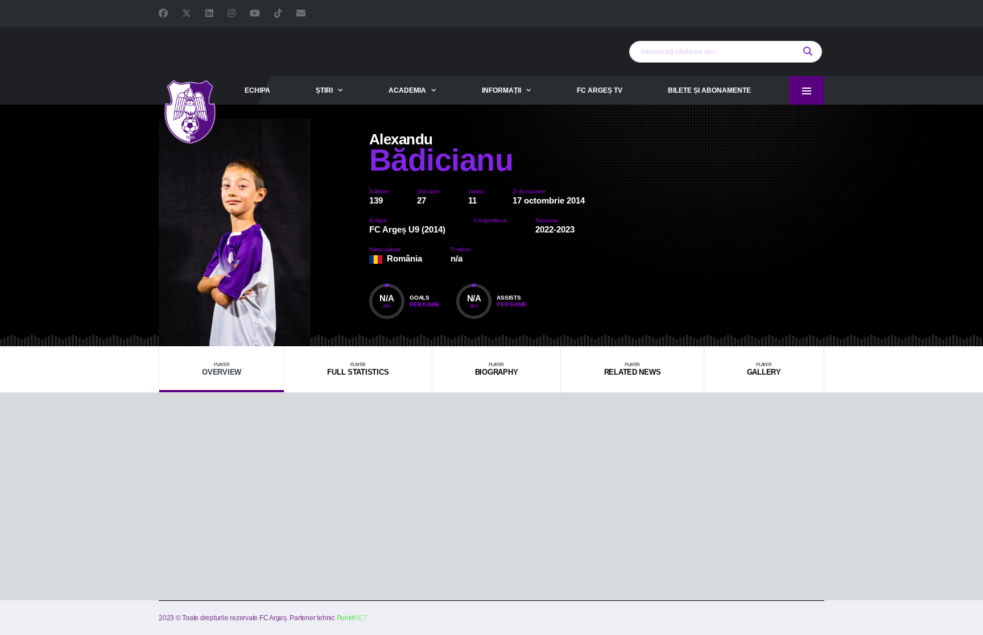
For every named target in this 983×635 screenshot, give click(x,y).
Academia (407, 90)
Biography (496, 369)
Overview (221, 369)
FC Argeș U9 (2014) (407, 229)
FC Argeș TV (599, 90)
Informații (501, 90)
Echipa (257, 90)
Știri (324, 90)
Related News (632, 369)
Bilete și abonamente (709, 90)
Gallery (764, 369)
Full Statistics (358, 369)
